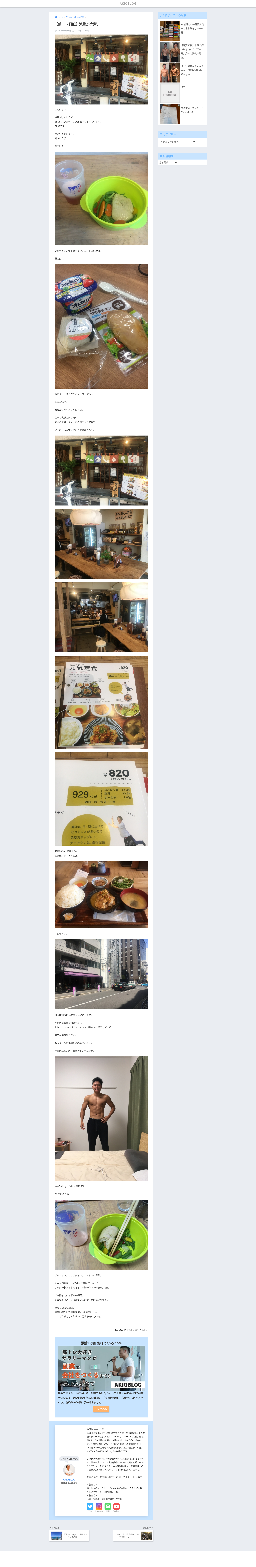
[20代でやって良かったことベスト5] (182, 104)
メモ (183, 87)
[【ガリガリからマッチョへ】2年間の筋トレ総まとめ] (182, 62)
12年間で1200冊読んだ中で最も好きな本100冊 (192, 28)
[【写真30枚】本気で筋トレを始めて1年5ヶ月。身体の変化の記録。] (182, 42)
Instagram (99, 1511)
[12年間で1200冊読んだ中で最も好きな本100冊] (182, 21)
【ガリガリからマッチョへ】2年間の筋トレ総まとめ (192, 70)
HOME (129, 1556)
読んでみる (101, 1409)
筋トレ (145, 1330)
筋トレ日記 (134, 1330)
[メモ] (182, 83)
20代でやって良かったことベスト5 (192, 110)
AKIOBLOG (128, 3)
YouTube (116, 1511)
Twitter (90, 1511)
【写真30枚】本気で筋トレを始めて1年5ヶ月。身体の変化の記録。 (192, 51)
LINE (107, 1511)
